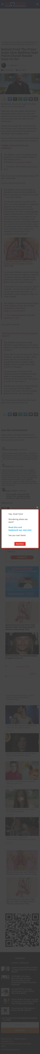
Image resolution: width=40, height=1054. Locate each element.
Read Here (20, 544)
